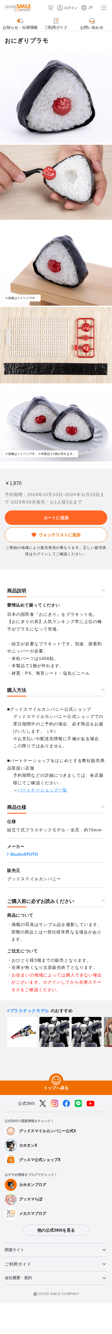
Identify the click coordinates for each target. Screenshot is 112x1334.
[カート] (50, 8)
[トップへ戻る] (56, 1080)
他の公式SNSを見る (56, 1230)
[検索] (41, 8)
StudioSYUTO (24, 854)
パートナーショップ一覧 (42, 790)
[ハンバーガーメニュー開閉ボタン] (103, 7)
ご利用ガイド (18, 1264)
